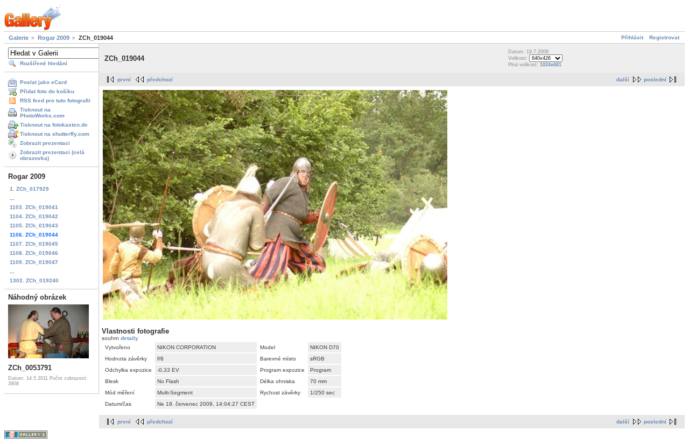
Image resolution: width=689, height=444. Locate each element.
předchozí (160, 79)
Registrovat (664, 37)
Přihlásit (632, 37)
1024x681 (550, 64)
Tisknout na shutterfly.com (54, 134)
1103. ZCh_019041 (34, 207)
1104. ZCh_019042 (34, 216)
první (124, 79)
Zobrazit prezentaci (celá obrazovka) (52, 155)
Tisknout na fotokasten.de (54, 125)
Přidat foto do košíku (47, 91)
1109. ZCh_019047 (34, 262)
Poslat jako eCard (43, 82)
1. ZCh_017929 (29, 189)
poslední (655, 79)
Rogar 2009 (53, 37)
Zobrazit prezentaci (45, 143)
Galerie (19, 37)
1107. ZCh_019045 (34, 244)
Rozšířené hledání (43, 63)
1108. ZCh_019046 (34, 253)
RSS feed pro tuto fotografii (55, 100)
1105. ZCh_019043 (34, 225)
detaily (129, 338)
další (622, 79)
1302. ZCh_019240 (34, 280)
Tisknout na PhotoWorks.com (42, 113)
